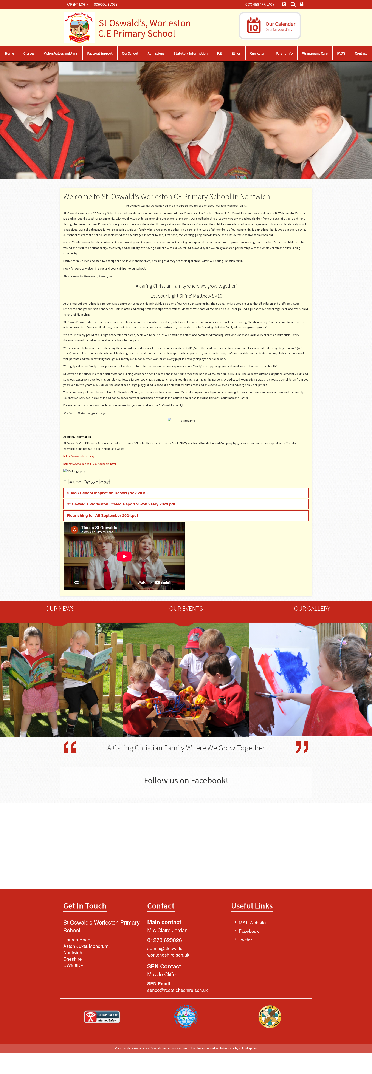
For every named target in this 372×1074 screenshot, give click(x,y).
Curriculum (258, 53)
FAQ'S (341, 53)
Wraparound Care (315, 53)
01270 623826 (164, 940)
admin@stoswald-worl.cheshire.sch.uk (168, 951)
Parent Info (284, 53)
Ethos (236, 53)
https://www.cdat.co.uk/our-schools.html (89, 464)
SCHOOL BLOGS (106, 4)
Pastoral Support (100, 53)
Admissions (156, 53)
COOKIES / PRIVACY (259, 4)
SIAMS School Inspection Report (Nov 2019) (107, 493)
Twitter (245, 939)
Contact (361, 53)
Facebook (249, 931)
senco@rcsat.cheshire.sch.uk (177, 990)
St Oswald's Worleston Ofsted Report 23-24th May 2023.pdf (121, 504)
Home (9, 53)
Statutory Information (191, 53)
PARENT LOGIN (77, 4)
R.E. (219, 53)
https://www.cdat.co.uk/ (78, 456)
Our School (130, 53)
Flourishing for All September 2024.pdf (102, 515)
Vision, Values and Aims (61, 53)
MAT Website (252, 922)
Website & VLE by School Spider (236, 1048)
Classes (28, 53)
